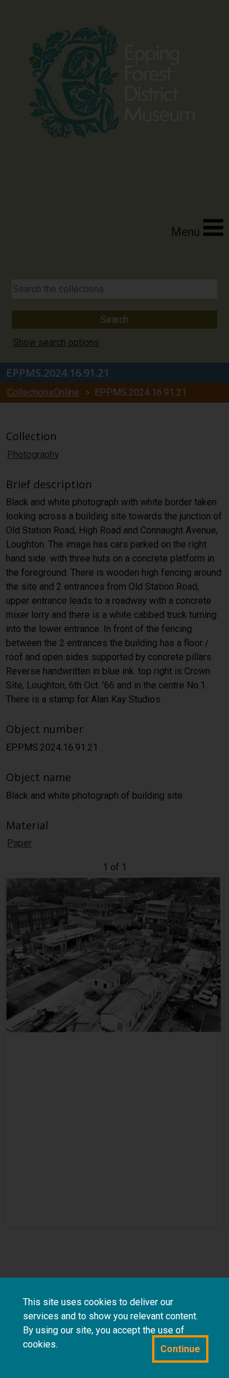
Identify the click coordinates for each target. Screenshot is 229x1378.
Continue (180, 1349)
